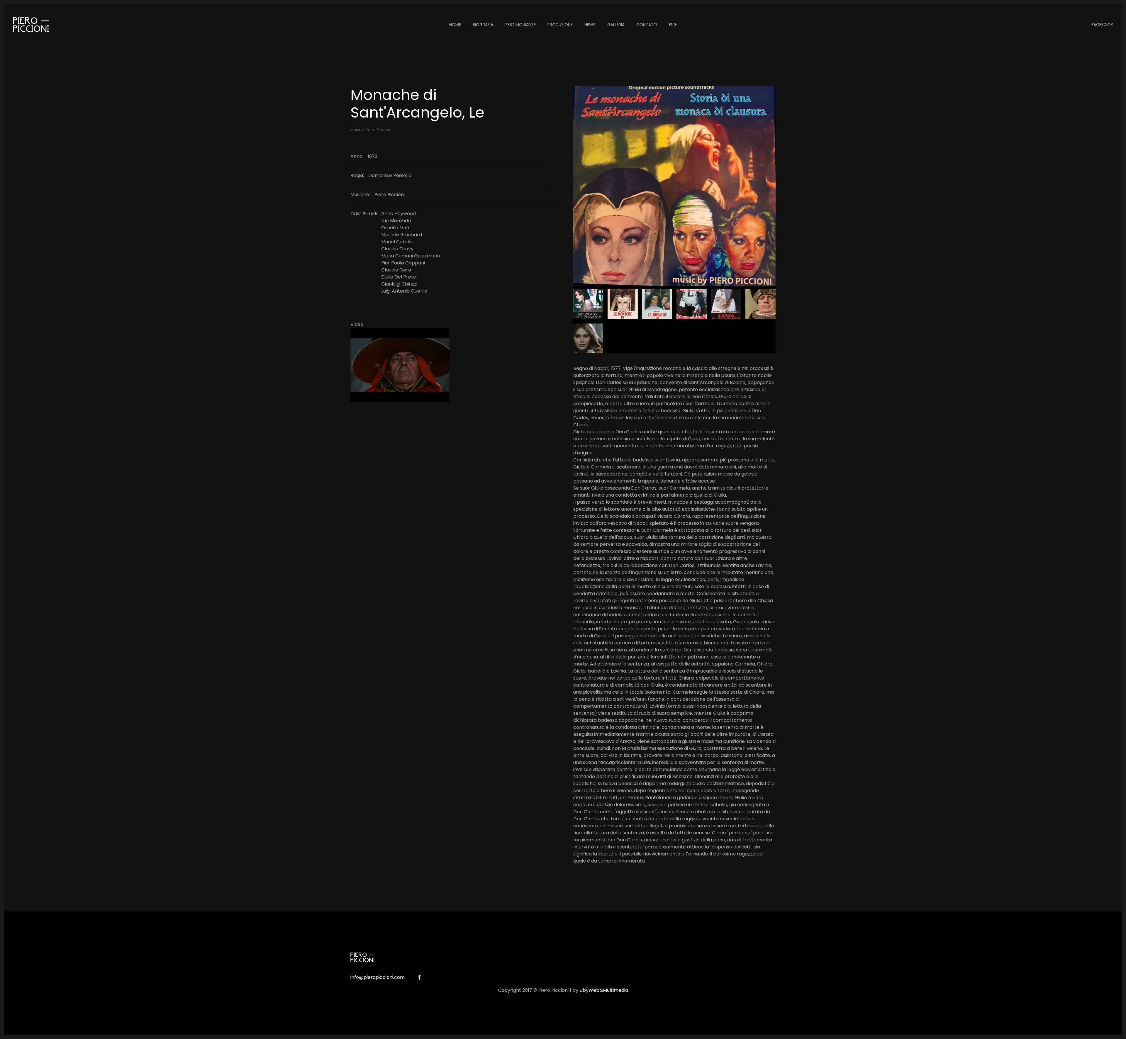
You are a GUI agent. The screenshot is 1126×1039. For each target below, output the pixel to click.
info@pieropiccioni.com (377, 977)
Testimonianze (520, 25)
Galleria (616, 25)
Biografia (483, 25)
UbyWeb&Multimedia (603, 990)
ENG (673, 25)
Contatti (646, 25)
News (590, 25)
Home (455, 25)
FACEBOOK (1102, 25)
